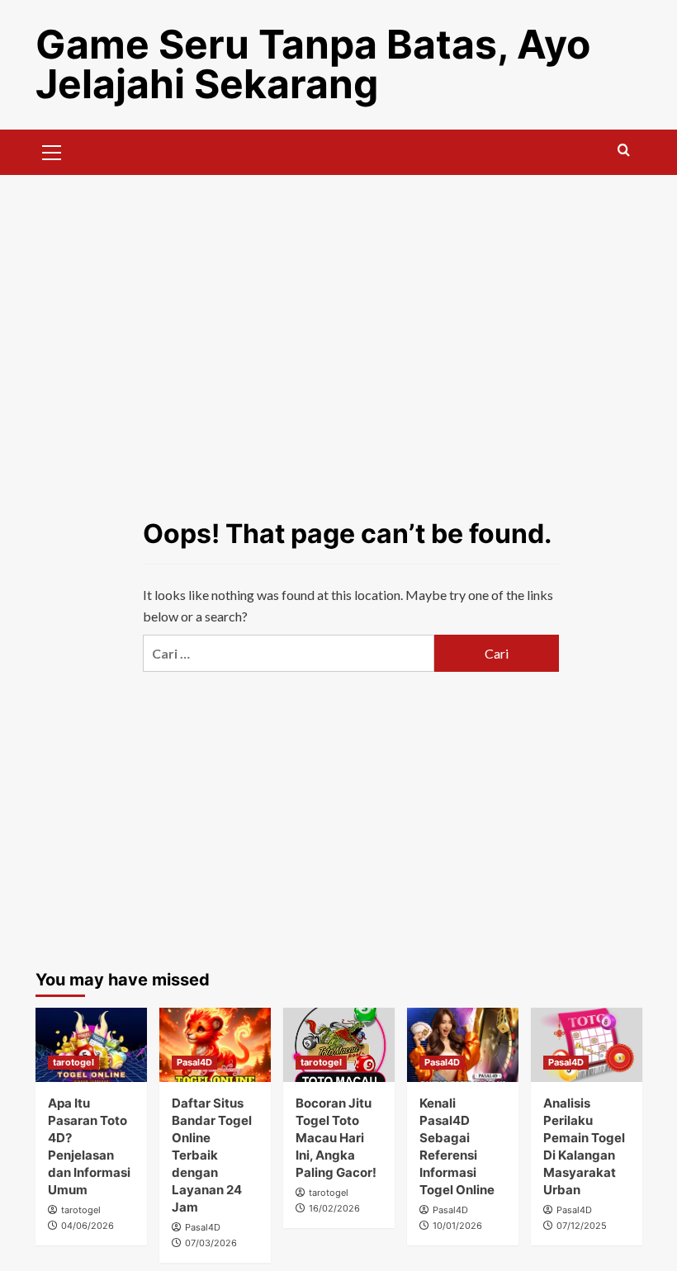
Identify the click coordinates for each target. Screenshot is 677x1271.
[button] (52, 150)
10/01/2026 (457, 1225)
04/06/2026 (87, 1225)
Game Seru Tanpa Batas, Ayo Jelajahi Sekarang (313, 64)
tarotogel (73, 1062)
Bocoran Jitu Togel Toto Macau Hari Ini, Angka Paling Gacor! (336, 1137)
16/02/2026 (334, 1208)
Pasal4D (194, 1062)
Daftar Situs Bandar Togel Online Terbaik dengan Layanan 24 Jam (212, 1155)
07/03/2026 (211, 1243)
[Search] (623, 150)
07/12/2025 (581, 1225)
